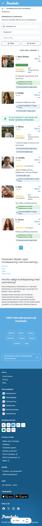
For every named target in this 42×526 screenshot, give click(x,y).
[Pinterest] (18, 509)
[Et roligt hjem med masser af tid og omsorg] (21, 72)
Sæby (4, 271)
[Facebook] (4, 509)
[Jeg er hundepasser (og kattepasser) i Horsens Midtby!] (21, 169)
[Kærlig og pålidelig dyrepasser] (21, 230)
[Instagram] (13, 509)
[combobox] (21, 26)
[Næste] (25, 248)
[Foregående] (16, 248)
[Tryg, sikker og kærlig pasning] (21, 200)
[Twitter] (9, 509)
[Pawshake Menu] (2, 3)
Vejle (3, 269)
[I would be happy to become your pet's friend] (21, 139)
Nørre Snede (6, 274)
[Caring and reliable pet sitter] (21, 102)
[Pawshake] (12, 3)
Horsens (5, 266)
